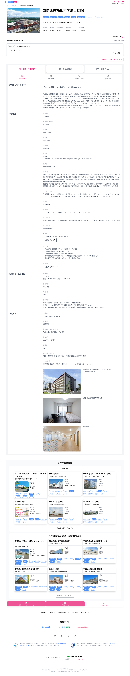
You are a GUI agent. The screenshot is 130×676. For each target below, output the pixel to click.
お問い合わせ (85, 612)
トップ (6, 6)
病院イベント (106, 69)
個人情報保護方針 (63, 612)
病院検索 (14, 6)
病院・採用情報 (29, 69)
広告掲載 (75, 612)
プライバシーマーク (111, 643)
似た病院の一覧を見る (65, 596)
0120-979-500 (76, 656)
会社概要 (43, 612)
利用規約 (52, 612)
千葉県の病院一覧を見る (65, 528)
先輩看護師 (67, 69)
